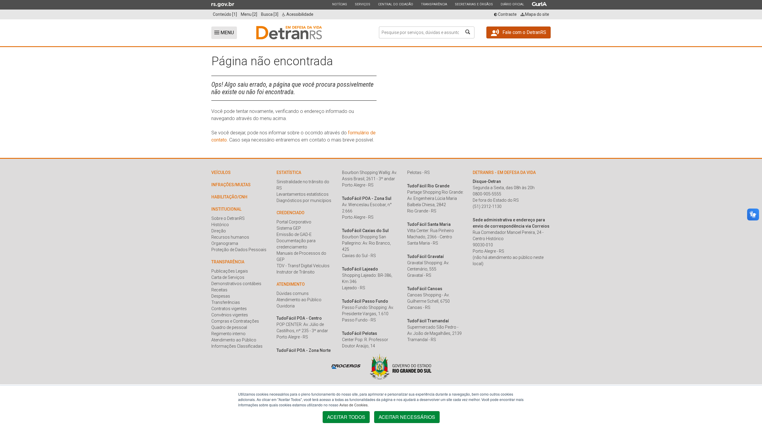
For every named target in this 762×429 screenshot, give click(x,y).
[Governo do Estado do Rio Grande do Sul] (400, 367)
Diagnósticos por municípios (304, 200)
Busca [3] (269, 14)
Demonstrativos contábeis (236, 283)
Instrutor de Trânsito (296, 272)
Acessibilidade (299, 14)
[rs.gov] (222, 4)
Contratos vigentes (229, 308)
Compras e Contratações (235, 321)
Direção (218, 231)
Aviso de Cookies (353, 404)
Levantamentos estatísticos (303, 194)
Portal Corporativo (294, 222)
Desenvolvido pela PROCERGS (346, 366)
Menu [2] (249, 14)
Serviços (362, 4)
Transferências (225, 302)
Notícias (339, 4)
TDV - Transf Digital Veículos (303, 265)
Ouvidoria (286, 306)
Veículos (221, 172)
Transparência (434, 4)
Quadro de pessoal (229, 327)
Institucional (226, 209)
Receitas (219, 289)
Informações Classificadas (237, 346)
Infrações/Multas (231, 184)
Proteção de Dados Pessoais (238, 249)
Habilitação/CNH (229, 197)
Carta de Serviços (227, 277)
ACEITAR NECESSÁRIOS (407, 417)
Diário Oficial (512, 4)
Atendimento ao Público (233, 340)
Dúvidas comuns (293, 293)
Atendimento (291, 284)
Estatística (289, 172)
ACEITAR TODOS (346, 417)
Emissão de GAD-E (294, 234)
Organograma (224, 243)
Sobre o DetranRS (228, 218)
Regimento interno (228, 333)
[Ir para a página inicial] (289, 33)
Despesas (220, 296)
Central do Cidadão (395, 4)
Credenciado (291, 212)
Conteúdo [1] (225, 14)
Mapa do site (536, 14)
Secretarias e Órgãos (474, 4)
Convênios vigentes (229, 315)
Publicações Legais (229, 271)
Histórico (220, 224)
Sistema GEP (289, 228)
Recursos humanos (230, 237)
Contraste (507, 14)
